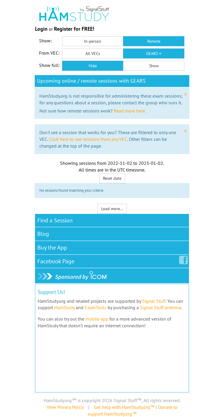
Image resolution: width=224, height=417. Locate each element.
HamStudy (64, 307)
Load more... (112, 208)
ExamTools (95, 307)
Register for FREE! (74, 28)
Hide (93, 65)
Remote (153, 41)
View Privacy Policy (65, 407)
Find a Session (55, 220)
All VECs (92, 53)
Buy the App (52, 247)
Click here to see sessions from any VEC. (88, 139)
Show (154, 65)
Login (41, 28)
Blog (43, 234)
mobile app (96, 319)
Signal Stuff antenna (160, 307)
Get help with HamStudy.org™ (124, 407)
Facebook (55, 261)
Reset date (112, 178)
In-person (92, 41)
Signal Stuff (154, 301)
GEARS (152, 53)
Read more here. (130, 111)
